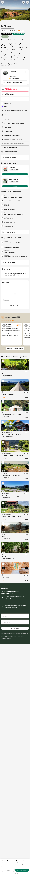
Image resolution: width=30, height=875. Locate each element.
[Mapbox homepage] (6, 300)
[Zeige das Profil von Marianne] (26, 72)
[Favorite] (27, 2)
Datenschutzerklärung (6, 638)
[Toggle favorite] (3, 361)
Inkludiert (15, 174)
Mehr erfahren (5, 867)
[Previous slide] (3, 364)
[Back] (2, 2)
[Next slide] (26, 364)
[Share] (23, 2)
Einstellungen (15, 873)
